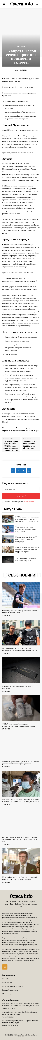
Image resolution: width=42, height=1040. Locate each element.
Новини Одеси (6, 1025)
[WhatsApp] (29, 470)
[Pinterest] (23, 470)
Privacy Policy (29, 502)
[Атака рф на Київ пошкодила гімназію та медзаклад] (8, 559)
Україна (21, 46)
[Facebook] (13, 470)
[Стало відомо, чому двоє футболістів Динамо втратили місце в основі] (8, 529)
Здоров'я (4, 1008)
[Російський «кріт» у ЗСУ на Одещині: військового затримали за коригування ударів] (21, 632)
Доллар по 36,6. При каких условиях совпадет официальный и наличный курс (30, 445)
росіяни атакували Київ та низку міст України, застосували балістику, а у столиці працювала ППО (20, 839)
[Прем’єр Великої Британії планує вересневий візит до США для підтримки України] (8, 549)
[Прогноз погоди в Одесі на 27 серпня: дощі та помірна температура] (8, 539)
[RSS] (4, 967)
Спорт (4, 1017)
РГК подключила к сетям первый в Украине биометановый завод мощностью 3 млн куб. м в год (11, 446)
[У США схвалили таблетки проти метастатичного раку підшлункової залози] (21, 708)
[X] (18, 470)
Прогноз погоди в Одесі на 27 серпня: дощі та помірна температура (26, 539)
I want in (20, 496)
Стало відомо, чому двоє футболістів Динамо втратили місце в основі (26, 529)
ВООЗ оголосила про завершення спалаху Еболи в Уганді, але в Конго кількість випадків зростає (27, 519)
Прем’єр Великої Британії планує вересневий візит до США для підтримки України (27, 549)
